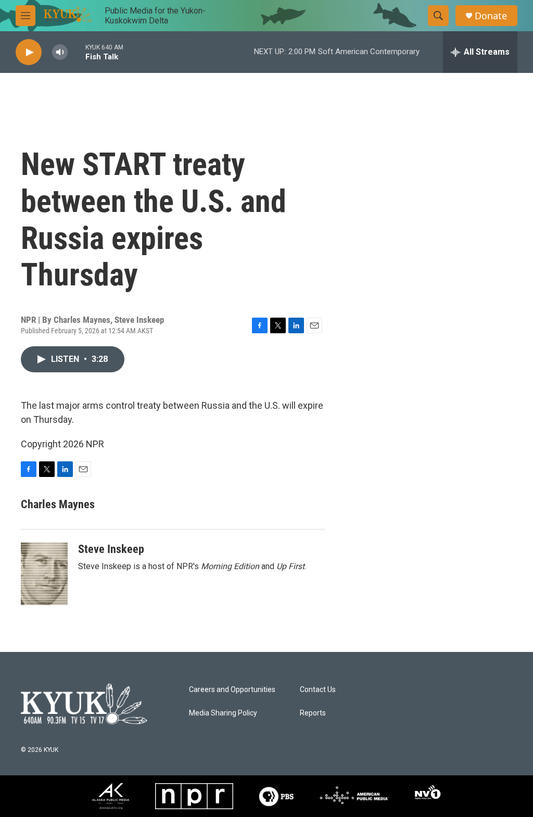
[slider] (76, 51)
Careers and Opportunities (232, 690)
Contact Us (318, 690)
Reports (313, 713)
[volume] (60, 52)
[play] (28, 52)
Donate (491, 15)
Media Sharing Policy (223, 713)
